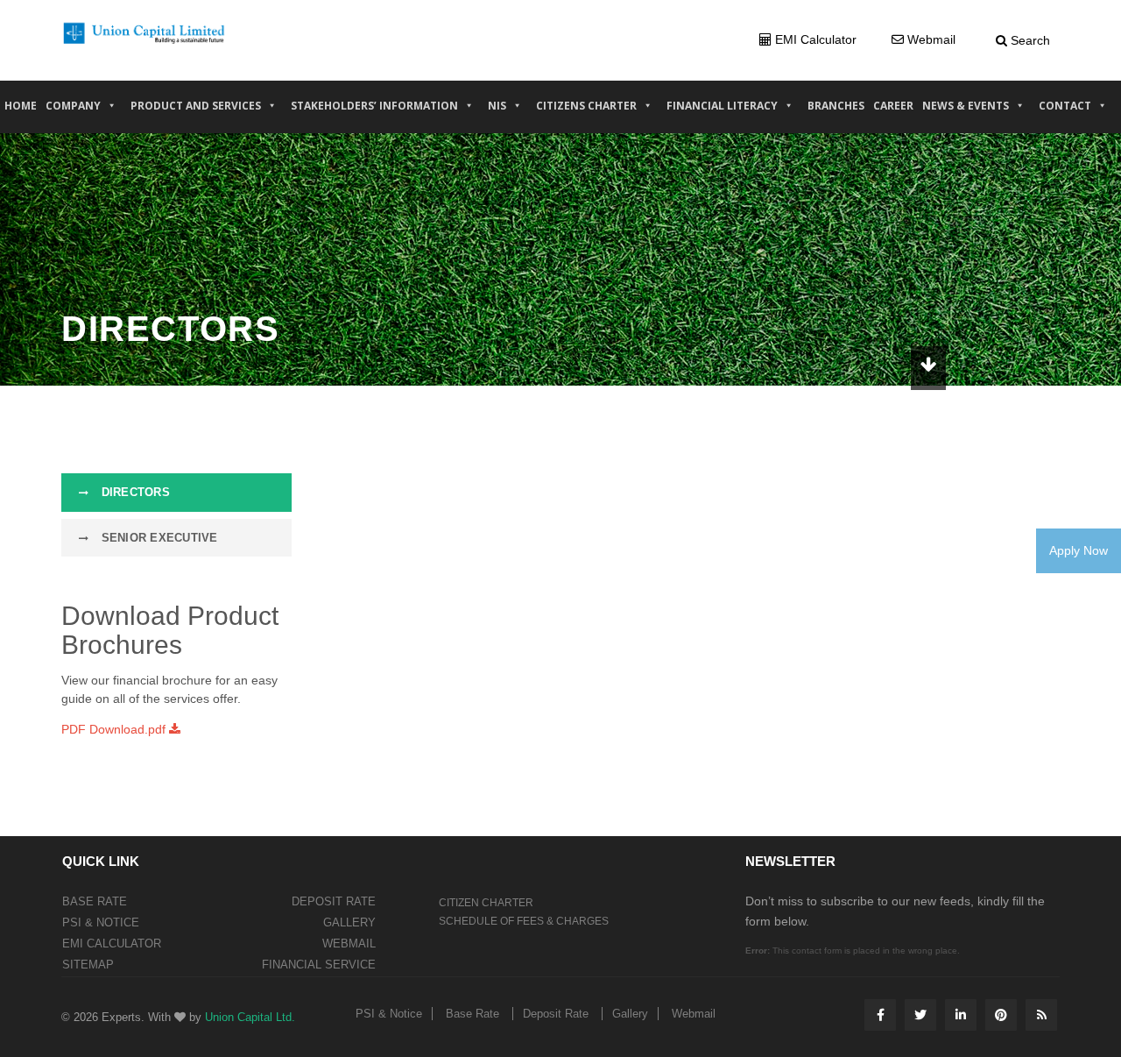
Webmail (349, 943)
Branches (835, 105)
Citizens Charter (586, 105)
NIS (497, 105)
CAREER (893, 105)
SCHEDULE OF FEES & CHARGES (524, 921)
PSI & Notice (100, 922)
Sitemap (88, 964)
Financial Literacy (722, 105)
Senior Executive (157, 537)
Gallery (349, 922)
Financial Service (319, 964)
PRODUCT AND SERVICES (195, 105)
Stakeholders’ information (374, 105)
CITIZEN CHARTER (486, 903)
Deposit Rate (334, 901)
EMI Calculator (111, 943)
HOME (20, 105)
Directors (133, 492)
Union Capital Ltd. (250, 1017)
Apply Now (1078, 550)
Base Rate (94, 901)
